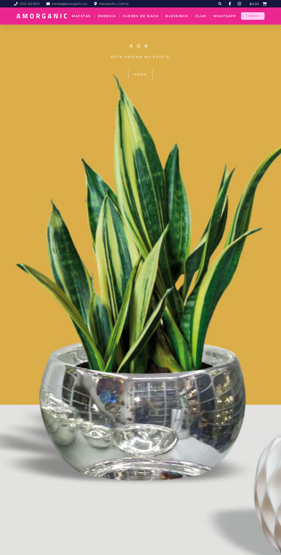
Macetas (81, 16)
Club (200, 16)
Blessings (177, 16)
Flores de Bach (141, 16)
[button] (220, 4)
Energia (107, 16)
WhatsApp (224, 16)
